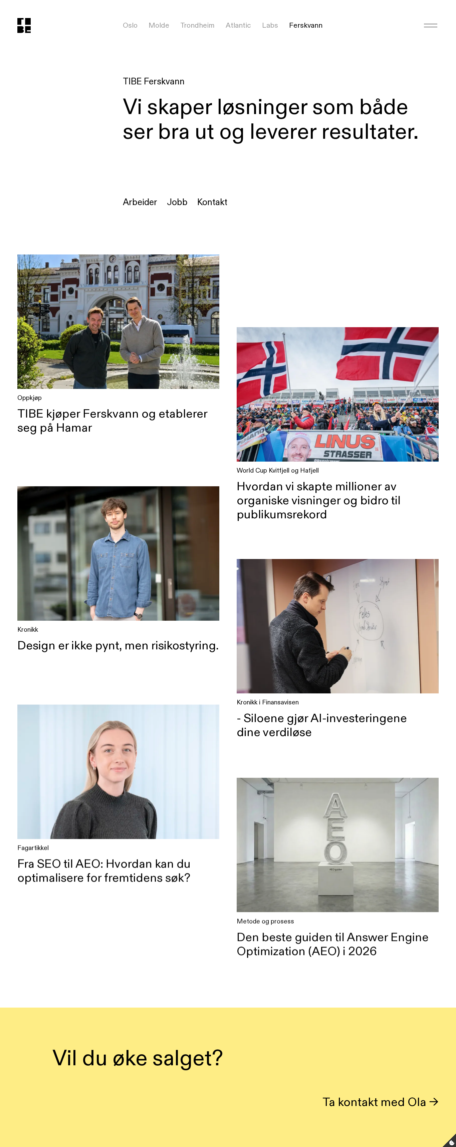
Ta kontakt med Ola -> (380, 1101)
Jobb (177, 201)
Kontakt (212, 201)
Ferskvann (305, 25)
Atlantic (238, 25)
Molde (159, 25)
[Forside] (31, 25)
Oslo (130, 25)
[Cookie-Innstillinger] (449, 1140)
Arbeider (140, 201)
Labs (270, 25)
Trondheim (197, 25)
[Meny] (431, 25)
